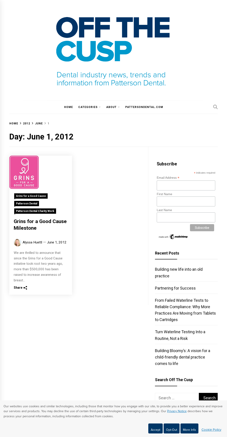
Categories (88, 107)
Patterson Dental (26, 203)
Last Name (164, 210)
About (111, 107)
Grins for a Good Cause (31, 196)
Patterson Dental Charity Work (35, 211)
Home (68, 107)
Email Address (168, 178)
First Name (164, 194)
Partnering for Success (175, 288)
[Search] (215, 107)
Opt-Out (171, 430)
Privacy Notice (177, 411)
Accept (155, 430)
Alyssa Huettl (32, 242)
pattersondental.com (144, 107)
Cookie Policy (211, 430)
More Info (189, 430)
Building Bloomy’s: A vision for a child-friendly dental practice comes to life (182, 357)
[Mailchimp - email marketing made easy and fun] (173, 239)
